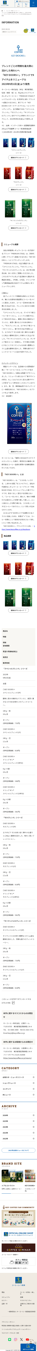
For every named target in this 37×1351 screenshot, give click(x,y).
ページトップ (31, 1343)
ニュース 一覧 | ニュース (11, 10)
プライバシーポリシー (8, 1322)
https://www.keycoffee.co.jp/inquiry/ (17, 1058)
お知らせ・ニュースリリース (13, 1077)
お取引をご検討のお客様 (27, 1304)
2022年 (5, 1138)
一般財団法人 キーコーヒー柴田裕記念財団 (21, 1311)
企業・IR (4, 1304)
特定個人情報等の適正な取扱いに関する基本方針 (16, 1326)
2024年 (5, 1127)
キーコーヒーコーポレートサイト (2, 11)
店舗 (21, 1297)
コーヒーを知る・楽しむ (27, 1293)
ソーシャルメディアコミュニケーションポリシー (16, 1329)
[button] (28, 1347)
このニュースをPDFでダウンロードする (16, 1001)
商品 (3, 1292)
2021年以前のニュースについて (18, 1150)
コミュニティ (6, 1297)
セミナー (4, 1300)
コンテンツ (7, 1089)
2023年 (5, 1133)
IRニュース (7, 1094)
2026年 (5, 1115)
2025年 (5, 1121)
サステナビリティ (26, 1300)
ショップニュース (9, 1083)
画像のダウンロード (17, 157)
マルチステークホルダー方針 (10, 1333)
